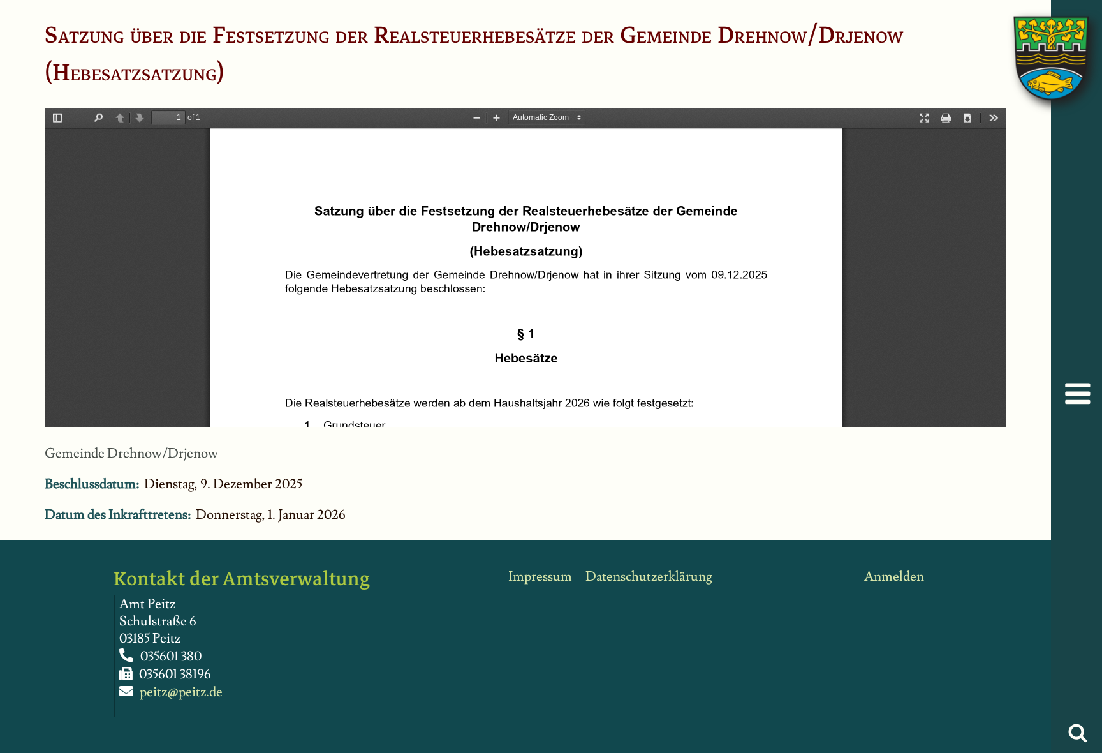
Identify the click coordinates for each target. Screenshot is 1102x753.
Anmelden (894, 576)
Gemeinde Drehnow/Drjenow (131, 453)
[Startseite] (1038, 45)
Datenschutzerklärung (648, 576)
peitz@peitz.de (181, 692)
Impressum (540, 576)
